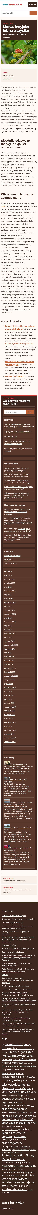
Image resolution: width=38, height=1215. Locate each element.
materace (14, 1095)
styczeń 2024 (9, 610)
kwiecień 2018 (10, 730)
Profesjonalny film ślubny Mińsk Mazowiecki (18, 1157)
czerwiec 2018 (10, 722)
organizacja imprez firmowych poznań (19, 1117)
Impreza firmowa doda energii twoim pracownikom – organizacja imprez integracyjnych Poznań (18, 521)
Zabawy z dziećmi (9, 945)
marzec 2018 (9, 734)
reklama (23, 1169)
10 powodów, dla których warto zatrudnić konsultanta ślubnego (17, 481)
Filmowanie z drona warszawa (19, 1061)
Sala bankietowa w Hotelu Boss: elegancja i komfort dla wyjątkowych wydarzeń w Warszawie (19, 957)
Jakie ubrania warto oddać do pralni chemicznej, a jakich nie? (18, 488)
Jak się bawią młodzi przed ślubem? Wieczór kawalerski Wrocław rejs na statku (19, 999)
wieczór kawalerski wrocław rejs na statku (18, 1182)
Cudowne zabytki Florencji (12, 922)
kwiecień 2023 (10, 622)
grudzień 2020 (10, 668)
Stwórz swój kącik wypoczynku (14, 916)
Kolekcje (5, 975)
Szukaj (33, 13)
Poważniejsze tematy (12, 556)
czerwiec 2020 (10, 687)
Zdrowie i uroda (8, 23)
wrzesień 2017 (10, 738)
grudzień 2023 (10, 614)
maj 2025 (8, 587)
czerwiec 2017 (10, 742)
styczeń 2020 (9, 703)
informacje (4, 1095)
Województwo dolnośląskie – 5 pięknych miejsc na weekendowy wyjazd (18, 970)
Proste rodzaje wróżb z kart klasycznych (18, 948)
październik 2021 (11, 645)
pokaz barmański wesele (12, 1152)
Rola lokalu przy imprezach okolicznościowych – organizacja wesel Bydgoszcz (17, 980)
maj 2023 (8, 618)
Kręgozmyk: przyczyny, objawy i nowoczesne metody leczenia (16, 475)
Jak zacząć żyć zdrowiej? (15, 376)
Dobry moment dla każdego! (14, 880)
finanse (26, 1063)
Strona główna (7, 1209)
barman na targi (23, 1048)
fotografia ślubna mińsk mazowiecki (19, 1065)
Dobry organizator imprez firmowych (17, 1054)
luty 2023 (8, 625)
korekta (10, 1095)
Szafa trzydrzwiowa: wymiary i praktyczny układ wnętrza (16, 469)
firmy (30, 1063)
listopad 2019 (9, 711)
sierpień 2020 (9, 680)
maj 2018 (8, 726)
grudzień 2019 (10, 707)
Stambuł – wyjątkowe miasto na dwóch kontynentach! (17, 442)
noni (3, 206)
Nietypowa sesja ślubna (16, 1105)
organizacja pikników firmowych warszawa (14, 1137)
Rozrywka (8, 559)
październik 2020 (11, 676)
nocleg (32, 1106)
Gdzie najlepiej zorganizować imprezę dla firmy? (17, 530)
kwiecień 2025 (10, 591)
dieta (7, 1052)
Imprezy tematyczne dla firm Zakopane (19, 1090)
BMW (3, 1052)
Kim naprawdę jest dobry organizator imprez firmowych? (17, 964)
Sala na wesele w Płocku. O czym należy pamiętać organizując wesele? (19, 425)
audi (3, 1045)
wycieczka (30, 1189)
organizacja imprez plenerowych (17, 1131)
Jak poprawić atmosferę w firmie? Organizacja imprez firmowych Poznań (17, 994)
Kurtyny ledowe (10, 436)
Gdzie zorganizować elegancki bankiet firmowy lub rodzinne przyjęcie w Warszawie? (16, 495)
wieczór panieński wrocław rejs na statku (16, 1187)
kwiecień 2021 (10, 656)
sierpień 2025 (9, 583)
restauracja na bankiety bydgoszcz (18, 1172)
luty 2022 (8, 637)
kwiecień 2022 (10, 633)
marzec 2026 (9, 579)
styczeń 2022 (9, 641)
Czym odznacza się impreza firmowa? (17, 989)
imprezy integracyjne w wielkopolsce (18, 1082)
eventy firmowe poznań (17, 1057)
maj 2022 (8, 629)
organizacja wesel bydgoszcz (12, 1144)
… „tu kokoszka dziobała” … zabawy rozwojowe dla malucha (16, 1019)
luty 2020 (8, 699)
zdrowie (6, 1192)
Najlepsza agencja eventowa (15, 1096)
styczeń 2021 (9, 664)
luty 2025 (8, 594)
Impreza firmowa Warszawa (13, 1071)
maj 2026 (8, 575)
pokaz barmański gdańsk (24, 1149)
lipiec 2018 (8, 718)
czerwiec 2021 (10, 649)
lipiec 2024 (8, 598)
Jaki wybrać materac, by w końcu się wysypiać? (17, 890)
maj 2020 (8, 691)
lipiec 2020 (8, 684)
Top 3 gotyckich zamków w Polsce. (18, 431)
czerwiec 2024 (10, 602)
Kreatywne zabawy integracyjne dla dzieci (18, 919)
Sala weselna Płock (18, 1177)
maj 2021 (8, 653)
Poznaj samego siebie (18, 764)
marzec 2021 (9, 660)
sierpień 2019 (9, 715)
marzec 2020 (9, 695)
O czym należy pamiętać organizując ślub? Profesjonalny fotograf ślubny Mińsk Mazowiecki (18, 939)
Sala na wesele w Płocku (15, 1175)
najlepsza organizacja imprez (18, 1100)
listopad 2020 (9, 672)
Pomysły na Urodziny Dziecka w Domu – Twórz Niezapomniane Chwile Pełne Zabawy (18, 1031)
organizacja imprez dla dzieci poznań (19, 1114)
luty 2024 (8, 606)
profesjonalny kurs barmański (19, 1167)
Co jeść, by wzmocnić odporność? (19, 344)
